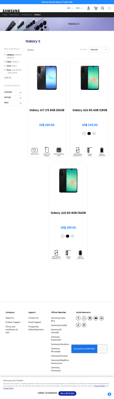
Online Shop (14, 15)
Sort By (83, 49)
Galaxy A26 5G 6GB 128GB (90, 110)
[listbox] (89, 134)
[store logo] (11, 7)
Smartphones (26, 15)
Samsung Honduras (60, 344)
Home (5, 15)
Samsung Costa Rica (58, 320)
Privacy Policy (100, 386)
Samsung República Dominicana (60, 362)
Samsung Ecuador (59, 325)
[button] (72, 8)
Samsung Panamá (59, 356)
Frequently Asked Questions (36, 328)
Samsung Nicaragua (55, 350)
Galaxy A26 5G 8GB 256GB (68, 213)
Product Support (13, 322)
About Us (10, 318)
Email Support (34, 322)
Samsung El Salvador (56, 331)
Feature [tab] (7, 97)
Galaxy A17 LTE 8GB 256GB (46, 110)
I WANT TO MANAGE (47, 393)
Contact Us (33, 318)
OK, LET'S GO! (67, 393)
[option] (84, 133)
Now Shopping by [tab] (11, 49)
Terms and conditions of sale (12, 330)
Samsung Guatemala (56, 339)
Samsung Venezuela (56, 369)
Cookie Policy (8, 388)
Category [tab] (8, 92)
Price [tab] (6, 103)
